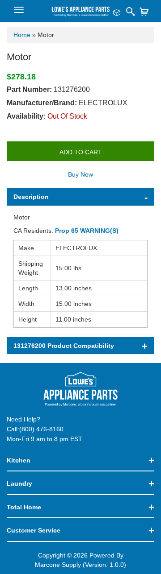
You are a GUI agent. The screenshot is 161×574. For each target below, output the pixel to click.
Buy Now (80, 174)
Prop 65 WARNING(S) (87, 230)
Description (31, 196)
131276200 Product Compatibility (63, 345)
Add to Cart (80, 152)
